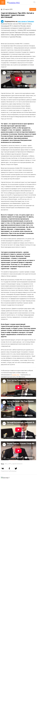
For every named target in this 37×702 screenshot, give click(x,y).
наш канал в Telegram (26, 21)
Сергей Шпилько (17, 463)
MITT (9, 463)
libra (6, 463)
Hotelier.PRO (15, 374)
